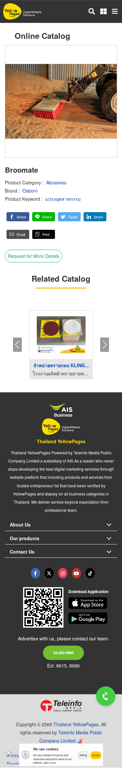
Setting (83, 755)
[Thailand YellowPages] (49, 573)
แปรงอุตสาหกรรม (63, 199)
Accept (96, 755)
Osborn (30, 190)
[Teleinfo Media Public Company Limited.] (61, 705)
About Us (20, 524)
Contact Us (22, 551)
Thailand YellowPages (61, 441)
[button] (18, 216)
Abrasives (56, 182)
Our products (24, 538)
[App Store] (92, 603)
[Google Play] (92, 618)
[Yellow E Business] (35, 573)
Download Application (88, 591)
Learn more (49, 762)
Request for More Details (33, 256)
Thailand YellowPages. (76, 724)
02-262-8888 (63, 652)
